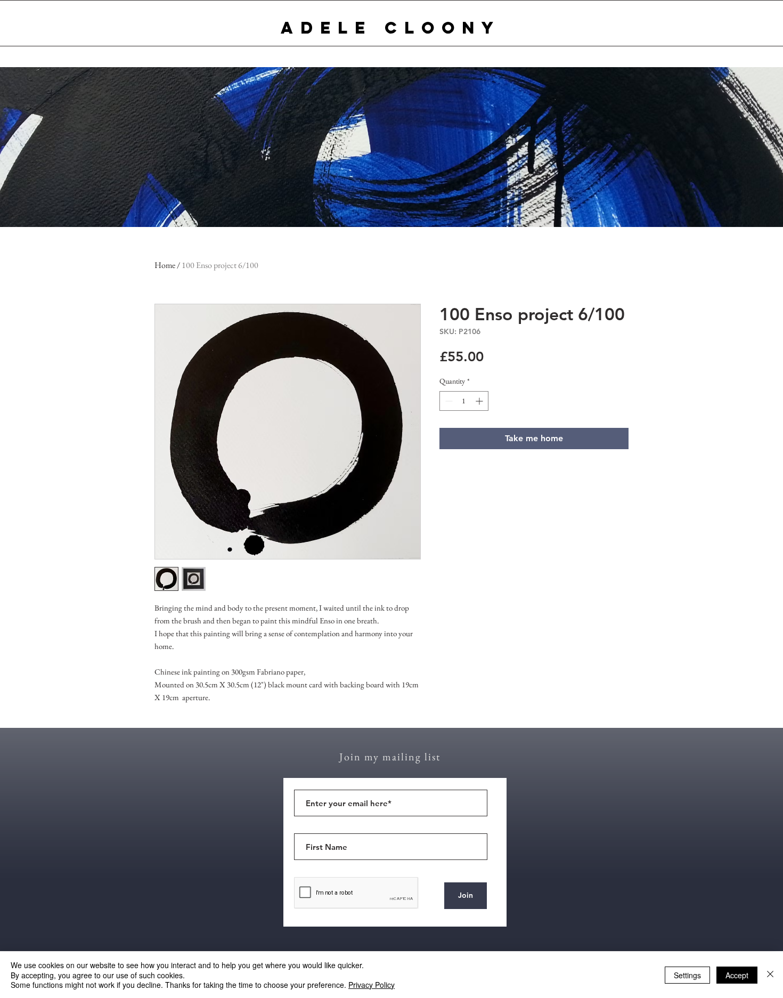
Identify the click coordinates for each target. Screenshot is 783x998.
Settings (687, 975)
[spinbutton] (464, 401)
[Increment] (480, 401)
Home (164, 265)
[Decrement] (447, 401)
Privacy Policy (371, 984)
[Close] (770, 974)
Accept (736, 975)
